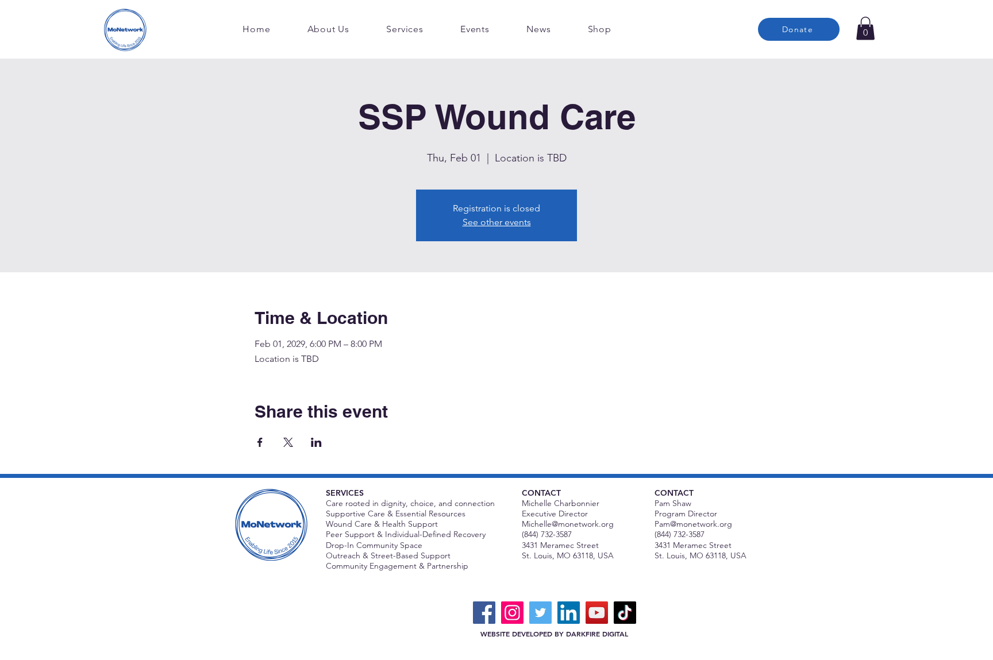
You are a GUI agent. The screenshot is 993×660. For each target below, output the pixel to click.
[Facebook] (484, 612)
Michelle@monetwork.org (568, 524)
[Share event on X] (288, 442)
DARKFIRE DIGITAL (597, 633)
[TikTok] (625, 612)
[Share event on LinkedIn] (316, 442)
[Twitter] (540, 612)
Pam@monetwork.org (693, 524)
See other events (497, 222)
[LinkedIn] (568, 612)
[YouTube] (597, 612)
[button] (865, 28)
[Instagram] (512, 612)
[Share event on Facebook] (260, 442)
